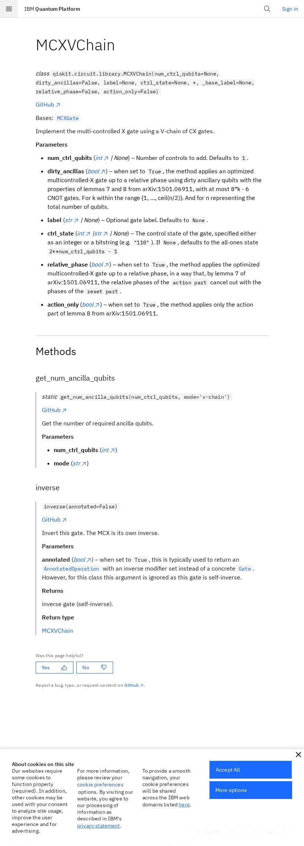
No (85, 667)
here (184, 804)
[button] (298, 754)
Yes (46, 667)
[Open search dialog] (267, 9)
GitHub (45, 104)
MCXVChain (57, 630)
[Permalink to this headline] (121, 44)
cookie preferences (100, 784)
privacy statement (98, 825)
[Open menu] (9, 9)
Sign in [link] (290, 9)
